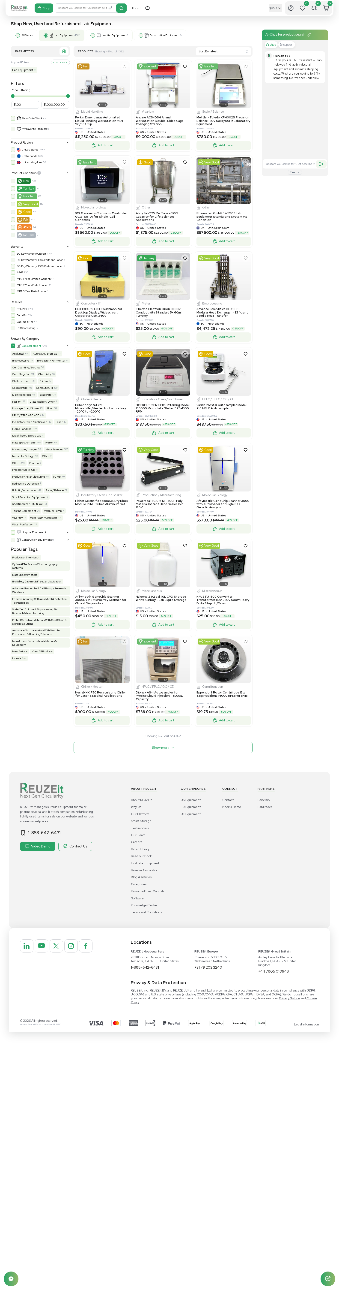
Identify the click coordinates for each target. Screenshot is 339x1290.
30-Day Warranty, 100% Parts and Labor (40, 260)
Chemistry (44, 374)
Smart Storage (141, 821)
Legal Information (306, 1024)
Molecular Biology (22, 456)
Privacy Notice (289, 998)
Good (27, 212)
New (26, 181)
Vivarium (17, 517)
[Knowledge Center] (11, 1279)
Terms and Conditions (146, 912)
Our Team (138, 835)
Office (45, 456)
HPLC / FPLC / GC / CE (25, 415)
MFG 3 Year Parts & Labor (32, 291)
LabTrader (265, 807)
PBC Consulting (26, 328)
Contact (228, 800)
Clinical (44, 381)
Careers (136, 842)
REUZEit (22, 309)
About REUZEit (141, 800)
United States (29, 149)
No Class (28, 235)
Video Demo (41, 846)
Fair (25, 220)
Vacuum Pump (53, 510)
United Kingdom (31, 162)
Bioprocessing (20, 360)
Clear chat (295, 172)
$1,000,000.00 (54, 105)
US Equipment (191, 800)
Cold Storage (20, 387)
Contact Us (78, 846)
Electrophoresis (21, 394)
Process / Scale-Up (23, 469)
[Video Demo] (147, 8)
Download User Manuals (147, 891)
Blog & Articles (141, 877)
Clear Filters (60, 62)
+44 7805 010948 (273, 971)
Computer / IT (44, 387)
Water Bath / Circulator (43, 517)
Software (137, 898)
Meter (49, 442)
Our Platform (140, 814)
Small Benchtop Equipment (29, 497)
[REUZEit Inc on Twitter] (56, 946)
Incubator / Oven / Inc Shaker (29, 422)
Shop (46, 8)
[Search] (121, 8)
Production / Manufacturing (28, 476)
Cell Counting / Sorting (26, 367)
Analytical (18, 353)
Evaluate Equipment (145, 863)
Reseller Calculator (144, 870)
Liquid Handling (22, 429)
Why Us (136, 807)
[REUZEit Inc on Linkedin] (26, 946)
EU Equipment (191, 807)
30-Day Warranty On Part (31, 253)
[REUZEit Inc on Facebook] (85, 946)
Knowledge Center (144, 905)
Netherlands (29, 156)
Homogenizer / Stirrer (25, 408)
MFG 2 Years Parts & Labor (32, 285)
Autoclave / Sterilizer (45, 353)
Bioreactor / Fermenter (51, 360)
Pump (57, 476)
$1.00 (17, 105)
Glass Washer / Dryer (42, 401)
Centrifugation (21, 374)
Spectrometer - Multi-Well (28, 504)
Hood (50, 408)
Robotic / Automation (24, 490)
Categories (138, 884)
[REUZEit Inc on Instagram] (71, 946)
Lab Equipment (24, 70)
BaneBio (22, 315)
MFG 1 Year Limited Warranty (34, 278)
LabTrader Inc (25, 321)
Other (15, 463)
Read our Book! (141, 856)
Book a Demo (231, 807)
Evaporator (45, 394)
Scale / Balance (55, 490)
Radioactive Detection (25, 483)
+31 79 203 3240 (208, 967)
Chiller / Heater (21, 381)
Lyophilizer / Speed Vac (26, 435)
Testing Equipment (24, 510)
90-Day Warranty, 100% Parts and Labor (40, 266)
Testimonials (140, 828)
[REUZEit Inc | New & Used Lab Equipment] (19, 8)
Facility (16, 401)
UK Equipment (191, 814)
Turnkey (28, 188)
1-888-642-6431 (44, 833)
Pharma (34, 463)
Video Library (140, 849)
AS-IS (27, 227)
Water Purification (22, 524)
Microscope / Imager (24, 449)
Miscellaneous (54, 449)
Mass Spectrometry (24, 442)
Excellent (29, 196)
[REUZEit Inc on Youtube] (41, 946)
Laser (59, 422)
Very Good (30, 204)
